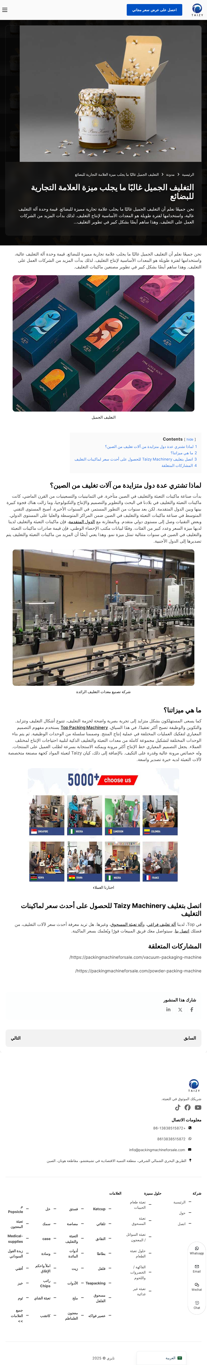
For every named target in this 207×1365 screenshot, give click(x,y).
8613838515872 (171, 1139)
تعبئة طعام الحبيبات (137, 1204)
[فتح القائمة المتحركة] (4, 10)
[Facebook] (192, 1009)
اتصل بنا (182, 930)
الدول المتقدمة (82, 521)
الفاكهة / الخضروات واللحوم (137, 1272)
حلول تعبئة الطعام (137, 1253)
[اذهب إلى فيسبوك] (188, 1107)
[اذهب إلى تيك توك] (177, 1107)
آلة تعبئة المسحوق (127, 924)
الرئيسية (188, 174)
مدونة (170, 174)
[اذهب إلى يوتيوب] (198, 1107)
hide (190, 439)
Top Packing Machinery (84, 727)
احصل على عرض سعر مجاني (154, 10)
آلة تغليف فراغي (161, 924)
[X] (180, 1009)
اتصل (182, 1224)
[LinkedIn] (168, 1009)
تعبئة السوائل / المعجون (135, 1237)
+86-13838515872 (169, 1128)
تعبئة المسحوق (138, 1221)
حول (182, 1213)
